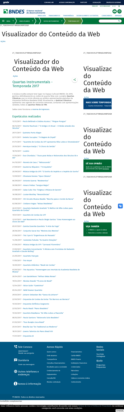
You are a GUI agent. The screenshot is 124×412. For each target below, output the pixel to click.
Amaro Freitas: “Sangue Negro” (36, 185)
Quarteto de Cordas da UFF (34, 215)
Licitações (74, 374)
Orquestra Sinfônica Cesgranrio (36, 304)
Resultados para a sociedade (57, 367)
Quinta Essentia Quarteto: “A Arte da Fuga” (41, 226)
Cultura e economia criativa (80, 378)
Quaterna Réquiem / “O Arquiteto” (37, 167)
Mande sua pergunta (26, 353)
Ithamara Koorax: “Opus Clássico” (37, 176)
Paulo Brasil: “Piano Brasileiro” (35, 308)
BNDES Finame (76, 359)
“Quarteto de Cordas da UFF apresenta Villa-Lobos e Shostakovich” (51, 142)
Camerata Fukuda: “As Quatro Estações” (40, 240)
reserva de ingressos (40, 109)
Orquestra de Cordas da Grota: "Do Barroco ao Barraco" (46, 299)
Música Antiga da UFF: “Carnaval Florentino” (42, 244)
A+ (113, 6)
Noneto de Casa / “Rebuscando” (37, 162)
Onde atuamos (52, 355)
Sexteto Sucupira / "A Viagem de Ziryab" (39, 137)
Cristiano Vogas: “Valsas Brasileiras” (38, 204)
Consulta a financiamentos (56, 363)
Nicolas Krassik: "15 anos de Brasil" (37, 281)
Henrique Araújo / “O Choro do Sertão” (39, 146)
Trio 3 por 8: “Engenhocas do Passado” (39, 235)
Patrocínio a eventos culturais (98, 233)
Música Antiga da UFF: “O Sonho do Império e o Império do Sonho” (51, 171)
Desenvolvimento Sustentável (88, 16)
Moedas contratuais (54, 382)
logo (24, 11)
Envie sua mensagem (26, 364)
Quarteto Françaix (30, 256)
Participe (83, 2)
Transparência (68, 16)
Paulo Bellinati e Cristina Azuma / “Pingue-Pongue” (44, 121)
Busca (96, 21)
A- (115, 6)
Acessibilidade (105, 6)
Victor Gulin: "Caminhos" (33, 285)
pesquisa (106, 169)
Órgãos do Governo (113, 2)
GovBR (6, 2)
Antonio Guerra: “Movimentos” (36, 181)
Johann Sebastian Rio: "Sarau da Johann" (40, 295)
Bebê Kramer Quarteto (32, 290)
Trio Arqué (27, 260)
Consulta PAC (51, 378)
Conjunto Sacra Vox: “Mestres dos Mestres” (41, 231)
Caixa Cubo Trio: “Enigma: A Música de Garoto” (42, 190)
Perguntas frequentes (101, 366)
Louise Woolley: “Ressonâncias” (36, 194)
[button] (2, 41)
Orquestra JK (28, 336)
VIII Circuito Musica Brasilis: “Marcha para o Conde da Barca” (48, 199)
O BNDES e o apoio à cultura (97, 230)
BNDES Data (42, 16)
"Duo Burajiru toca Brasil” (34, 322)
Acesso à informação (67, 2)
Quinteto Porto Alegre (32, 133)
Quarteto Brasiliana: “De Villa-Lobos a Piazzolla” (43, 313)
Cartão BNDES (76, 355)
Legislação (97, 2)
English (95, 6)
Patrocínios (75, 370)
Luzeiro (26, 151)
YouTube (100, 354)
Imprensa (118, 16)
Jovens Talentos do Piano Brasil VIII (38, 331)
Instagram (100, 356)
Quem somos (51, 352)
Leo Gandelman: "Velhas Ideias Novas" (39, 276)
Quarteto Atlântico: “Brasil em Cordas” (39, 265)
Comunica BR (49, 2)
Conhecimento (107, 16)
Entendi (119, 410)
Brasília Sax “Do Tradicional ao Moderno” (40, 327)
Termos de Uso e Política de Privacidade (94, 406)
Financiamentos (54, 16)
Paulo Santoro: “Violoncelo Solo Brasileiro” (41, 318)
